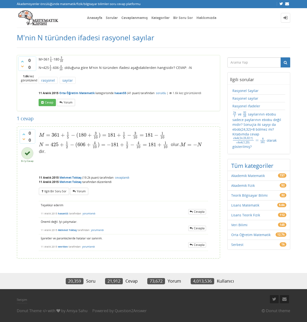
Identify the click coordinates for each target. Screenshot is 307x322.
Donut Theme (29, 310)
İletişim (22, 300)
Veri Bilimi (239, 225)
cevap (49, 102)
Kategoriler (160, 17)
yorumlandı (89, 213)
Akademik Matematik (248, 175)
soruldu (161, 93)
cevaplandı (122, 178)
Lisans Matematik (245, 205)
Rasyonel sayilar (245, 98)
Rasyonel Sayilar (245, 90)
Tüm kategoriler (252, 166)
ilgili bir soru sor (55, 191)
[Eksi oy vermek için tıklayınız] (22, 66)
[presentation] (50, 59)
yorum (68, 102)
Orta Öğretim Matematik (77, 93)
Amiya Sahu (77, 310)
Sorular (112, 17)
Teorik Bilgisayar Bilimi (249, 195)
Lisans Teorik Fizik (245, 215)
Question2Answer (131, 310)
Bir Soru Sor (183, 17)
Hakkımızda (206, 17)
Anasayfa (94, 17)
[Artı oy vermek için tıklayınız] (22, 61)
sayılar (67, 80)
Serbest (237, 244)
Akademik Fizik (243, 185)
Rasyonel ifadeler (246, 106)
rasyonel (48, 80)
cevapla (199, 212)
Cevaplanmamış (134, 17)
